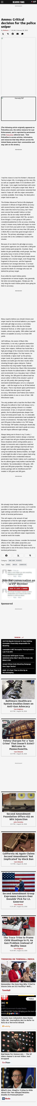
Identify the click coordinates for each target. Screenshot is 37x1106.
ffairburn (6, 30)
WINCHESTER (23, 564)
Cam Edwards (18, 752)
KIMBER (8, 564)
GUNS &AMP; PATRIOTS (15, 560)
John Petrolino (18, 822)
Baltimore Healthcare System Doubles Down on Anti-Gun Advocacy (18, 704)
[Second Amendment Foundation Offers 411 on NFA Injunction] (18, 802)
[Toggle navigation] (2, 2)
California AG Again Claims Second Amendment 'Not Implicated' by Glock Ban (18, 856)
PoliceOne (9, 135)
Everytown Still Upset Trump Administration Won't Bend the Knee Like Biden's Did (18, 658)
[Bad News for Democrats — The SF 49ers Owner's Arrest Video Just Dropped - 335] (18, 1041)
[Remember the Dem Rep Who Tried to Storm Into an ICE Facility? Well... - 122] (18, 971)
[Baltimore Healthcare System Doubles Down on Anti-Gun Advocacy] (18, 689)
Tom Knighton (18, 709)
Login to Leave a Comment (18, 588)
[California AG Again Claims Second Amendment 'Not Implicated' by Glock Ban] (18, 842)
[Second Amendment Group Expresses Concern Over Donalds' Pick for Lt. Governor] (18, 882)
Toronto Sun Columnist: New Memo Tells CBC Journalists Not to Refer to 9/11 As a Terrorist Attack (17, 1020)
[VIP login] (33, 2)
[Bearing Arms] (18, 1)
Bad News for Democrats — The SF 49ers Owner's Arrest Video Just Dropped (16, 1056)
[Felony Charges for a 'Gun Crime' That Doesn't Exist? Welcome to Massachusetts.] (18, 729)
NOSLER (15, 564)
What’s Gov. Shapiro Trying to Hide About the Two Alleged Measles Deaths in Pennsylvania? (17, 1092)
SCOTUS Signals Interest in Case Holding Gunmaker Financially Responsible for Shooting (17, 643)
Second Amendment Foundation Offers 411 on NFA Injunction (18, 817)
